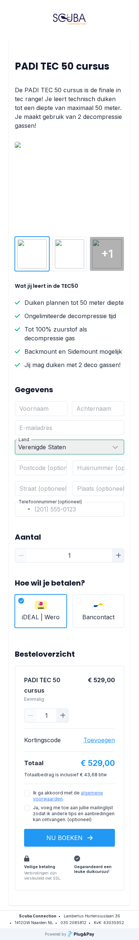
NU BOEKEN (65, 837)
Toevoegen (99, 740)
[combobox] (23, 509)
